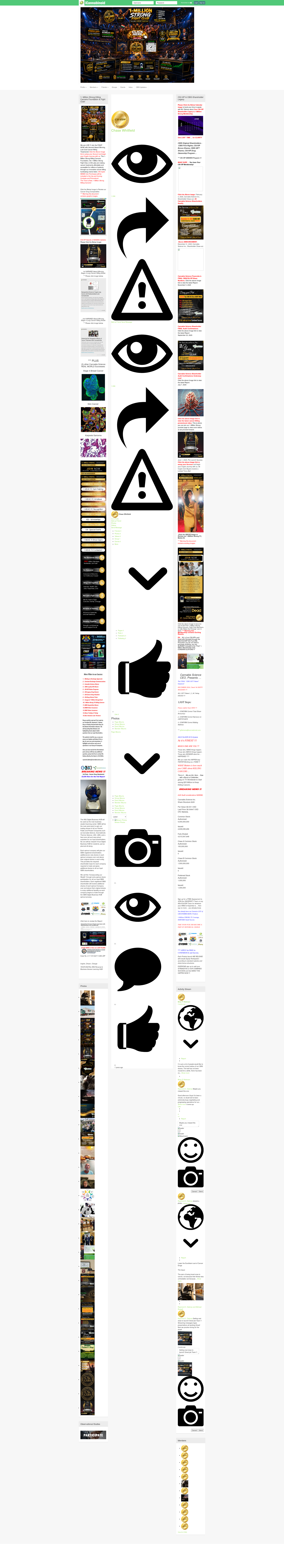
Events (122, 87)
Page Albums (119, 722)
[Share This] (142, 258)
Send (201, 1191)
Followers (122, 636)
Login (196, 3)
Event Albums (119, 726)
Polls (120, 633)
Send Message (127, 322)
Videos (118, 536)
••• (178, 1116)
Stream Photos (120, 822)
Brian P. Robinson (184, 1002)
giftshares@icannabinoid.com (190, 730)
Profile (82, 87)
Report (183, 1058)
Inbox (131, 87)
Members (93, 87)
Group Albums (120, 724)
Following (122, 638)
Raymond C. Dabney (185, 1089)
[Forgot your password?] (178, 3)
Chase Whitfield (123, 130)
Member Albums (120, 728)
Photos (118, 533)
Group (117, 539)
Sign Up (202, 3)
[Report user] (142, 320)
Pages (121, 630)
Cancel (194, 1191)
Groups (114, 87)
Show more (185, 1073)
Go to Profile (115, 519)
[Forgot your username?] (155, 3)
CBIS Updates (141, 87)
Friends (104, 87)
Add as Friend (116, 322)
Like (179, 1106)
